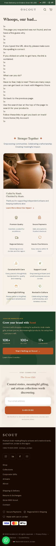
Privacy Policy (41, 534)
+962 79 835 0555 (10, 448)
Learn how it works (12, 357)
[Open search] (45, 10)
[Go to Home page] (28, 9)
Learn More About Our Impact (19, 208)
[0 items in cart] (51, 10)
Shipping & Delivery (11, 491)
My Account (23, 118)
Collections (8, 469)
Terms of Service (9, 538)
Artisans (6, 479)
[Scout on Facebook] (20, 456)
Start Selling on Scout (28, 351)
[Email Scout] (27, 456)
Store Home (9, 118)
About (5, 483)
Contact (6, 505)
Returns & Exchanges (12, 495)
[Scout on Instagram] (6, 456)
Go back (7, 98)
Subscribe (28, 410)
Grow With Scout (10, 500)
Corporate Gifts (10, 474)
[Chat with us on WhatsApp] (6, 540)
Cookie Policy (24, 538)
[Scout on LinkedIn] (13, 456)
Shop (5, 465)
